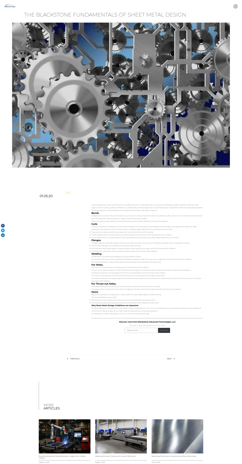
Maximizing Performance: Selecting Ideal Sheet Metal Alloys (174, 456)
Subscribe (164, 330)
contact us (123, 314)
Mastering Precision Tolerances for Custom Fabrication (115, 456)
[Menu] (235, 6)
